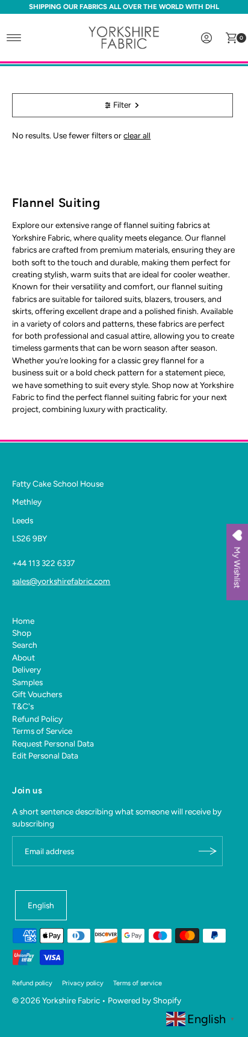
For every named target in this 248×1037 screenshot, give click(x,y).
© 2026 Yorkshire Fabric (56, 1000)
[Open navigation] (14, 38)
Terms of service (137, 983)
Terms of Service (42, 731)
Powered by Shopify (144, 1000)
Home (23, 621)
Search (24, 645)
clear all (136, 135)
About (23, 657)
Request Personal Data (53, 743)
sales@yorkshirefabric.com (61, 581)
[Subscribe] (208, 851)
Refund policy (32, 983)
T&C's (23, 706)
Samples (27, 682)
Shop (21, 633)
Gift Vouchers (37, 694)
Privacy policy (83, 983)
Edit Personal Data (45, 755)
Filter (122, 104)
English (41, 905)
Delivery (26, 669)
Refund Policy (37, 719)
